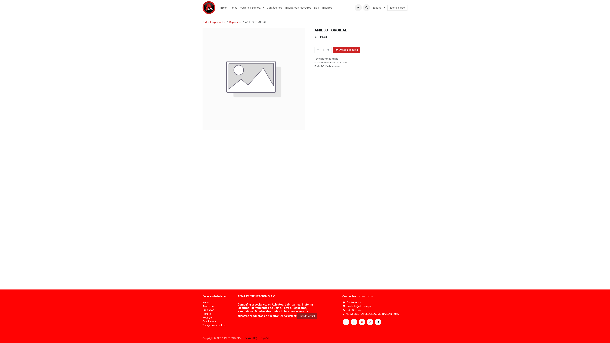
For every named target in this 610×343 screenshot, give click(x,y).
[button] (366, 7)
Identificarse (397, 7)
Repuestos (235, 22)
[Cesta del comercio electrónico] (358, 7)
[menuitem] (223, 7)
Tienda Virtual (307, 316)
